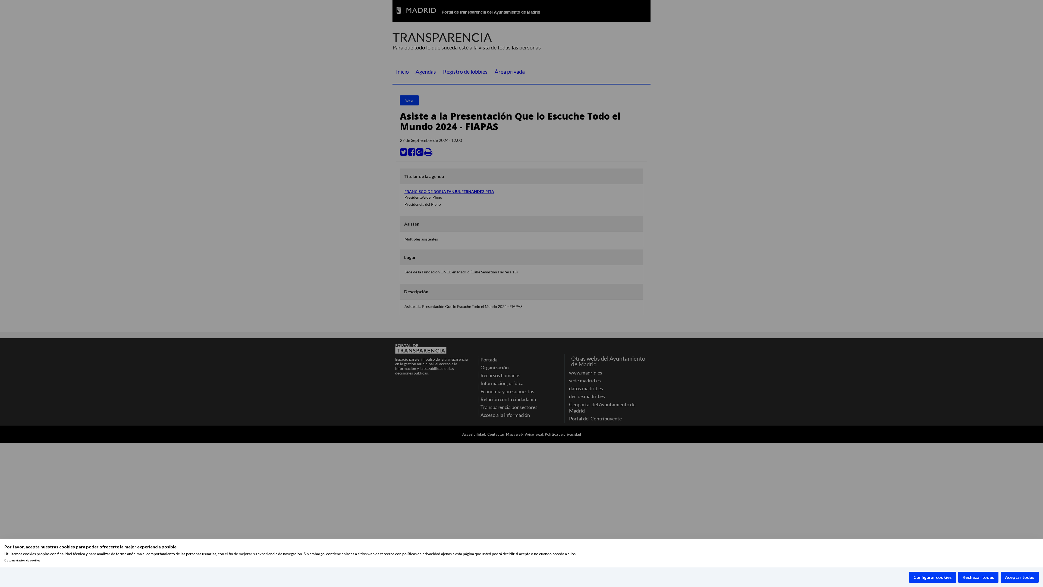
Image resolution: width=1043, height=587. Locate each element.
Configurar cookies (932, 577)
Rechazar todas (978, 577)
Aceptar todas (1019, 577)
